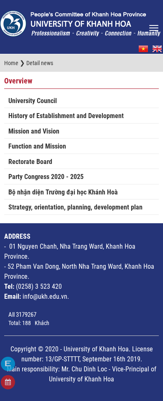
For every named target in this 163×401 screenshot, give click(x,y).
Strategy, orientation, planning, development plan (75, 207)
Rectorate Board (30, 162)
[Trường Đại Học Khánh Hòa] (80, 21)
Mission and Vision (33, 131)
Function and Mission (37, 146)
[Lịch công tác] (8, 382)
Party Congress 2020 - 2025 (46, 177)
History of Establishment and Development (66, 116)
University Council (32, 101)
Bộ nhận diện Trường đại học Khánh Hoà (63, 192)
